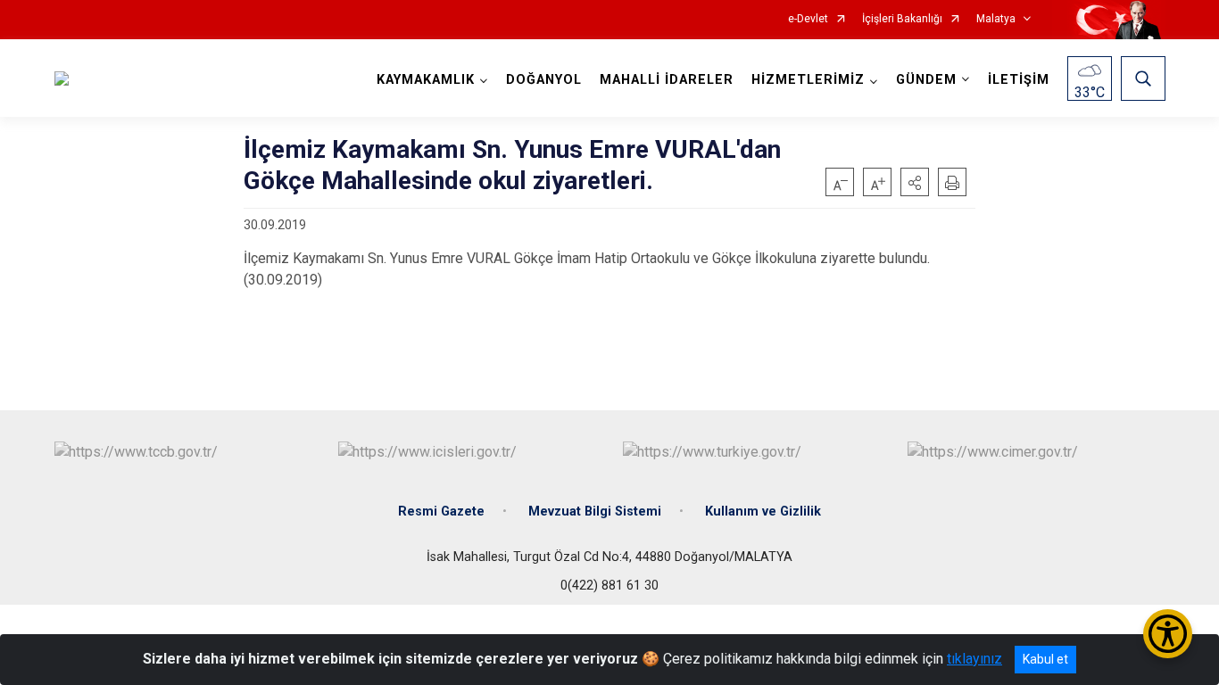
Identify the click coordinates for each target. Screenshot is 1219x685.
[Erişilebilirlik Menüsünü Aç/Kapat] (1167, 633)
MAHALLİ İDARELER (667, 79)
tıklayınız (974, 658)
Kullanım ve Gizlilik (763, 511)
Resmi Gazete (441, 511)
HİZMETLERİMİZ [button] (808, 79)
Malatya (996, 19)
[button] (914, 182)
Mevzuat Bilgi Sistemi (594, 511)
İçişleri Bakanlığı (902, 19)
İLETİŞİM (1018, 79)
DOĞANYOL (544, 79)
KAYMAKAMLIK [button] (426, 79)
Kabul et (1045, 659)
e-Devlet (808, 19)
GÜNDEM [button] (926, 79)
